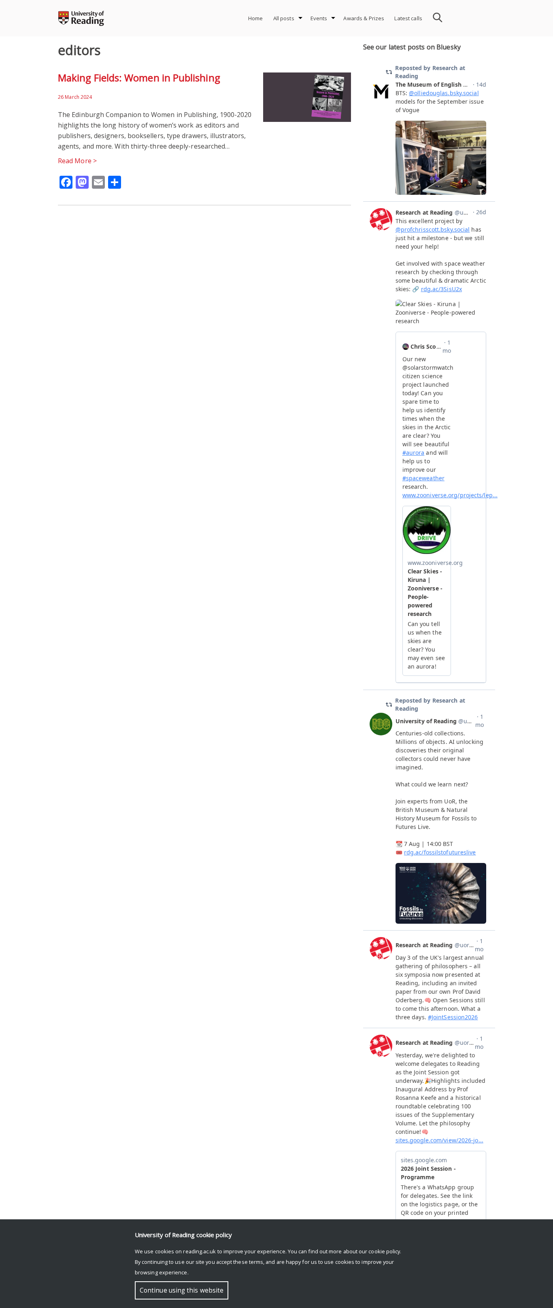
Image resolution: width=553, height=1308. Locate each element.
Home (255, 18)
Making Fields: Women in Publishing (139, 77)
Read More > (77, 160)
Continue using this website (181, 1290)
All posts (283, 18)
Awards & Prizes (363, 18)
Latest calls (408, 18)
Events (319, 18)
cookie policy (384, 1251)
